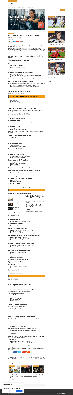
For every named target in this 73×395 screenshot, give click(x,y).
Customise (6, 390)
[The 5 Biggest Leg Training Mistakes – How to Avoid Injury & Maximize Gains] (10, 208)
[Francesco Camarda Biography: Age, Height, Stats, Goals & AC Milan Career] (56, 52)
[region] (13, 388)
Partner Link (35, 391)
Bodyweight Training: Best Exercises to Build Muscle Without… (17, 199)
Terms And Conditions (29, 391)
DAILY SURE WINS (31, 4)
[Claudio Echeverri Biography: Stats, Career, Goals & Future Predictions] (56, 68)
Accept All (19, 390)
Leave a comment (27, 385)
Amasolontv (63, 393)
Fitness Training (11, 33)
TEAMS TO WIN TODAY (58, 4)
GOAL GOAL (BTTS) (48, 4)
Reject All (13, 390)
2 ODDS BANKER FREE (40, 4)
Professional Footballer (51, 47)
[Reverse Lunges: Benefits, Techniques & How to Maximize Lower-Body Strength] (10, 204)
